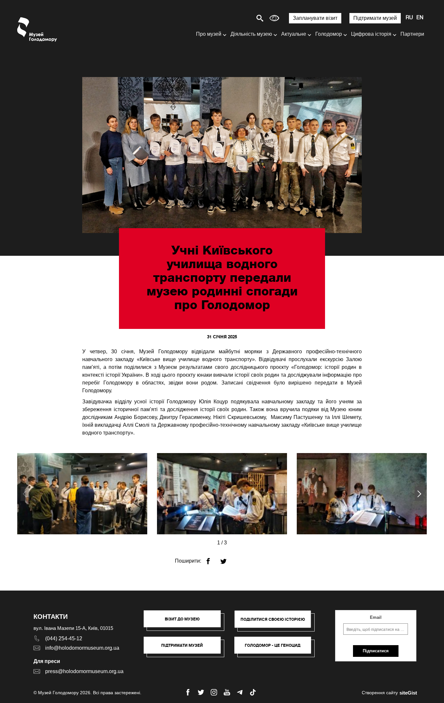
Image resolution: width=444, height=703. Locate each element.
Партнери (412, 34)
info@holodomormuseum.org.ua (82, 648)
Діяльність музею (251, 34)
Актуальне (293, 34)
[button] (419, 494)
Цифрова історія (371, 34)
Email (376, 617)
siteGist (408, 693)
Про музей (208, 34)
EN (420, 18)
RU (409, 18)
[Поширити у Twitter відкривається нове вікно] (227, 558)
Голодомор (328, 34)
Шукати (237, 18)
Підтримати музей (375, 18)
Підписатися (376, 650)
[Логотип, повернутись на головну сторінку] (37, 29)
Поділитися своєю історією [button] (273, 619)
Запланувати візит (315, 18)
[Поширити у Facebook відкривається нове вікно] (212, 558)
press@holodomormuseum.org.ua (84, 671)
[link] (185, 648)
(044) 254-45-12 (63, 638)
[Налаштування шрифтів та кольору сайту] (274, 18)
